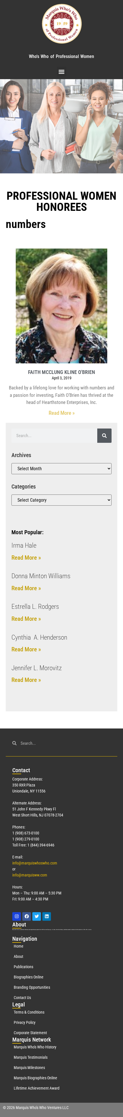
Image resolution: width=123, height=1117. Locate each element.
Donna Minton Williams (40, 576)
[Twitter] (36, 916)
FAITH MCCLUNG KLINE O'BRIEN (61, 372)
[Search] (104, 436)
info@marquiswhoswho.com (34, 863)
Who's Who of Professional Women (61, 56)
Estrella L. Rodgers (35, 606)
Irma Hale (23, 545)
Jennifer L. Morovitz (36, 668)
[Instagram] (16, 916)
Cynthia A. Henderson (39, 637)
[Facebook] (26, 916)
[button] (61, 71)
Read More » (62, 413)
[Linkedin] (46, 916)
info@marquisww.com (29, 875)
